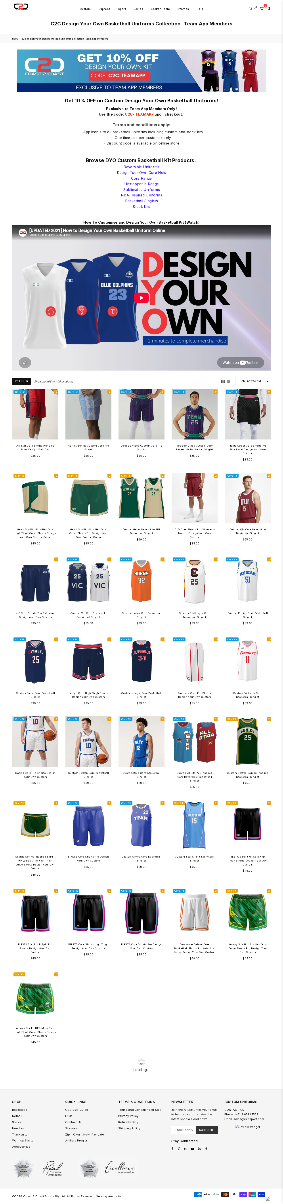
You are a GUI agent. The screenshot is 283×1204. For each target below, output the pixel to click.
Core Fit (20, 392)
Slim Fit (19, 475)
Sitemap (71, 1128)
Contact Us (73, 1122)
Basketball (19, 1109)
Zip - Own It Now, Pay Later (85, 1134)
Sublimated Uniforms (141, 189)
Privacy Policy (128, 1116)
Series (138, 9)
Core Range (141, 178)
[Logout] (256, 8)
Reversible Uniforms (141, 167)
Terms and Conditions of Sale (139, 1109)
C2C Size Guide (76, 1109)
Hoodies (18, 1128)
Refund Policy (128, 1122)
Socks (16, 1122)
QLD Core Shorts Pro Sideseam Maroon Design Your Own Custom (194, 533)
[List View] (228, 381)
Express (104, 9)
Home (15, 38)
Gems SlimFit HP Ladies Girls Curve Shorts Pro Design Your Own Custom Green (88, 533)
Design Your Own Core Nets (141, 172)
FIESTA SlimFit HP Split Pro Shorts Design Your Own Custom (35, 948)
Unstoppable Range (141, 184)
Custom (85, 9)
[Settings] (268, 8)
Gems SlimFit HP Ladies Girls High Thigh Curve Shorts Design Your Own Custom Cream (35, 533)
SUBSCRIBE (206, 1130)
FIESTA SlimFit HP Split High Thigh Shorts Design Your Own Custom (248, 860)
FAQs (69, 1116)
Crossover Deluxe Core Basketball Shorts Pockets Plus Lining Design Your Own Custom (194, 948)
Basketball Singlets (141, 201)
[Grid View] (223, 381)
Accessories (21, 1146)
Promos (183, 9)
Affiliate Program (77, 1140)
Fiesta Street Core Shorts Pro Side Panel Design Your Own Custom (247, 449)
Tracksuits (19, 1134)
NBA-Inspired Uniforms (141, 195)
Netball (17, 1116)
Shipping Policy (129, 1128)
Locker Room (160, 9)
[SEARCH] (250, 8)
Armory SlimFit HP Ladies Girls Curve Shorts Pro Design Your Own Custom (247, 948)
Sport (122, 9)
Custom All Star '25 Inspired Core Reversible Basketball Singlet (194, 776)
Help (200, 9)
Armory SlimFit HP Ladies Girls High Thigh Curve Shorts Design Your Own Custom (35, 1032)
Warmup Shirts (22, 1140)
